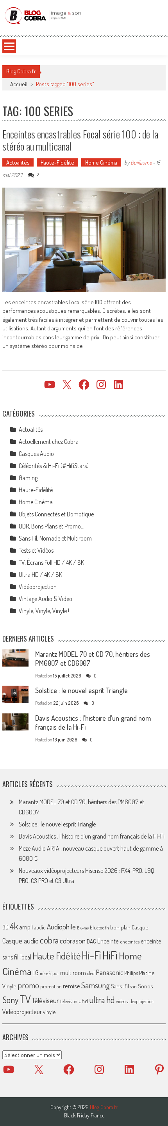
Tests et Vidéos (36, 550)
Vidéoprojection (38, 586)
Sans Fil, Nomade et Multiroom (55, 538)
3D (5, 927)
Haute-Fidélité (57, 162)
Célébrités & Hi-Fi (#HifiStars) (54, 466)
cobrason (73, 940)
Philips (131, 973)
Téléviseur (45, 1000)
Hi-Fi (91, 955)
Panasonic (109, 972)
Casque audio (20, 940)
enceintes (129, 941)
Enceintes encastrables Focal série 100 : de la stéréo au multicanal (80, 140)
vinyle (49, 1011)
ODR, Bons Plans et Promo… (51, 526)
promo (28, 985)
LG (35, 973)
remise (71, 986)
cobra (49, 940)
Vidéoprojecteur (22, 1011)
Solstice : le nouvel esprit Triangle (81, 690)
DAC (91, 941)
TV (25, 999)
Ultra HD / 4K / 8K (40, 574)
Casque (140, 927)
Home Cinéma (101, 162)
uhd (83, 1000)
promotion (51, 986)
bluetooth (99, 927)
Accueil (18, 84)
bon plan (120, 927)
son (133, 986)
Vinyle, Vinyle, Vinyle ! (44, 611)
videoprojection (140, 1001)
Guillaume (141, 162)
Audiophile (61, 926)
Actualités (18, 162)
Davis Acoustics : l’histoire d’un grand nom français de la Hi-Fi (91, 836)
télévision (68, 1001)
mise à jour (49, 973)
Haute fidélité (56, 956)
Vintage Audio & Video (45, 599)
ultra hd (102, 999)
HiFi (110, 955)
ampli (26, 927)
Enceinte (108, 941)
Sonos (145, 986)
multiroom (73, 973)
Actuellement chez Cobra (49, 441)
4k (14, 926)
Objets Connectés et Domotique (56, 514)
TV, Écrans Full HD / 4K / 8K (51, 562)
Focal (25, 957)
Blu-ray (83, 928)
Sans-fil (120, 986)
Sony (10, 999)
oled (91, 973)
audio (40, 927)
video (120, 1001)
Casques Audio (36, 453)
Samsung (95, 985)
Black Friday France (84, 1115)
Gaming (28, 478)
